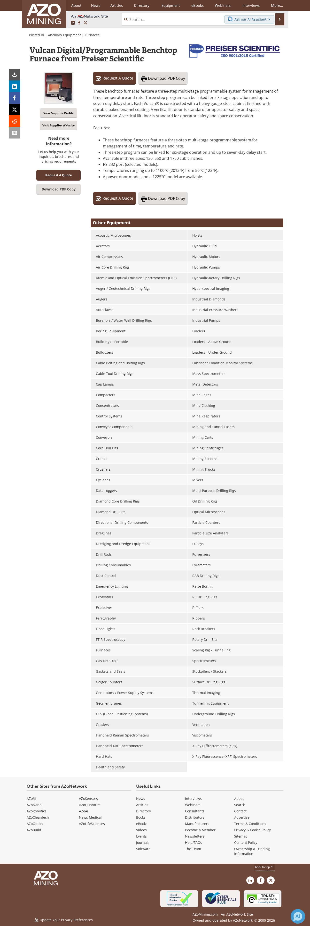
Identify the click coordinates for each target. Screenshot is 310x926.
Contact (240, 811)
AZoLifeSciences (92, 823)
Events (141, 836)
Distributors (194, 817)
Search (239, 804)
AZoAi (83, 811)
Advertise (241, 817)
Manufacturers (197, 823)
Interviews (193, 798)
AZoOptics (35, 823)
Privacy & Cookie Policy (252, 830)
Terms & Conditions (250, 823)
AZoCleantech (38, 817)
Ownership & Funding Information (252, 851)
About (239, 798)
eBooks (141, 823)
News (140, 798)
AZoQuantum (90, 804)
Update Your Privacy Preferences (66, 920)
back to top (263, 867)
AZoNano (34, 804)
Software (143, 848)
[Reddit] (14, 121)
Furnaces (92, 35)
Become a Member (200, 830)
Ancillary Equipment (64, 35)
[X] (14, 109)
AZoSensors (88, 798)
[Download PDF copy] (14, 74)
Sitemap (241, 836)
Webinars (193, 804)
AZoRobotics (36, 811)
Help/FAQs (193, 842)
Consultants (194, 811)
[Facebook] (14, 98)
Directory (141, 5)
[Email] (14, 133)
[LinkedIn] (14, 86)
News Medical (90, 817)
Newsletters (194, 836)
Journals (142, 842)
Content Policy (245, 842)
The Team (193, 848)
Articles (142, 804)
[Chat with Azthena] (298, 916)
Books (141, 817)
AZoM (31, 798)
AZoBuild (34, 830)
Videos (141, 830)
